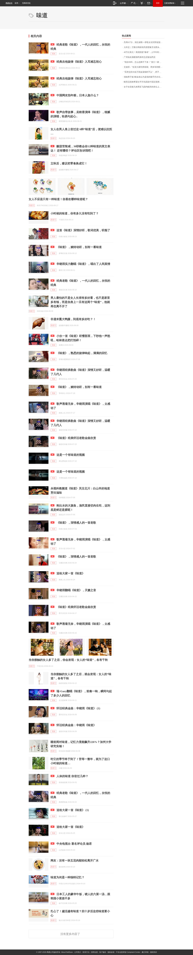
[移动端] (115, 3)
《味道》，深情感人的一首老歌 (76, 522)
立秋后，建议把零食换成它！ (69, 163)
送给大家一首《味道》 (71, 573)
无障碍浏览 (26, 3)
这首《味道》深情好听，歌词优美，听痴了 (83, 230)
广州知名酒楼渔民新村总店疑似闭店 (139, 57)
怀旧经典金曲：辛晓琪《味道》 (76, 725)
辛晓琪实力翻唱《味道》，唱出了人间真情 (83, 263)
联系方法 (86, 952)
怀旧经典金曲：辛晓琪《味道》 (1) (78, 708)
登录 (158, 3)
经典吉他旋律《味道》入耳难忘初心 (79, 61)
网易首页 (9, 3)
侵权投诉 (153, 952)
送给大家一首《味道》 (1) (73, 810)
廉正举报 (145, 952)
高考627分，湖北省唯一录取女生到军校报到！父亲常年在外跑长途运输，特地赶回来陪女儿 (144, 42)
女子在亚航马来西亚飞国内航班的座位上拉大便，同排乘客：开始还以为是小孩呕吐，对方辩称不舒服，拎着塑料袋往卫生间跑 (144, 87)
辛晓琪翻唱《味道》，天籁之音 (76, 590)
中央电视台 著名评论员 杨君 (74, 843)
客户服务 (102, 952)
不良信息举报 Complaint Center (128, 952)
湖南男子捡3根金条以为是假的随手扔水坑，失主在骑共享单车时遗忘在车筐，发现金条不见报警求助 (144, 77)
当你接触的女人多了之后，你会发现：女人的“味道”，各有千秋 (68, 659)
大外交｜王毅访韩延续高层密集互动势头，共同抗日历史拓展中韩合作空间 (144, 47)
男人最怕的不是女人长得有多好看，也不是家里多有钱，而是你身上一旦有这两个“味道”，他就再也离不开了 (80, 302)
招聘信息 (94, 952)
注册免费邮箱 (169, 3)
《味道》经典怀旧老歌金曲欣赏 (76, 437)
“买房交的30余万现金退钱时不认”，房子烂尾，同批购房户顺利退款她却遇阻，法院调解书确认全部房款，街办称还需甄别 (144, 72)
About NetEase (67, 952)
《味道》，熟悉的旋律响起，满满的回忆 (82, 353)
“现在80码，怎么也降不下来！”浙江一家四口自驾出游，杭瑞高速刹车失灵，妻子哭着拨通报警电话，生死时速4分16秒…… (144, 62)
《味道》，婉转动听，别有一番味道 (79, 247)
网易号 (53, 138)
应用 (16, 3)
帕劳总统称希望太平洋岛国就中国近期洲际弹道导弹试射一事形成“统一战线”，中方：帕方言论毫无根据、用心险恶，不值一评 (144, 82)
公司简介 (77, 952)
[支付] (142, 3)
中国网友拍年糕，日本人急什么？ (78, 95)
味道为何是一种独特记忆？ (67, 877)
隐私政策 (111, 952)
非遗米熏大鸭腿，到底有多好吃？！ (73, 319)
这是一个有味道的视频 (71, 454)
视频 (53, 54)
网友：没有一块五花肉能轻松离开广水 (75, 860)
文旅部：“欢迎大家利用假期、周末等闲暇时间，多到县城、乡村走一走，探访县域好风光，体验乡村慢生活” (144, 67)
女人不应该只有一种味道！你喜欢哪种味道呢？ (58, 199)
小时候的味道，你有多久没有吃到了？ (75, 213)
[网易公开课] (124, 3)
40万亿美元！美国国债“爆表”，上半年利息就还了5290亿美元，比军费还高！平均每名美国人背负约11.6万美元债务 (144, 52)
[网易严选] (134, 3)
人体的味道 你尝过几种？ (72, 776)
